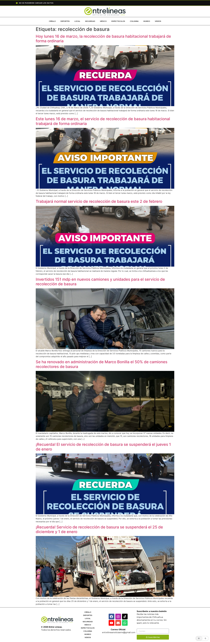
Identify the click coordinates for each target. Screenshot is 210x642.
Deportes (65, 21)
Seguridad (90, 21)
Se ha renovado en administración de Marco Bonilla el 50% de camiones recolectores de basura (101, 364)
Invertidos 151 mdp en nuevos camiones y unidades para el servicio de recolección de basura (100, 281)
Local (77, 21)
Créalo (52, 21)
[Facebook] (111, 616)
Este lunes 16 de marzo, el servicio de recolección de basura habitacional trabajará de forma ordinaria (103, 121)
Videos (158, 21)
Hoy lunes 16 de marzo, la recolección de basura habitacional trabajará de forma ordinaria (103, 38)
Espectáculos (118, 21)
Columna (134, 21)
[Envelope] (118, 623)
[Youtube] (111, 623)
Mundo (146, 21)
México (103, 21)
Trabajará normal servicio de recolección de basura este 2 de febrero (99, 201)
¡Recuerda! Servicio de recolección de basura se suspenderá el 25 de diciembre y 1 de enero (99, 529)
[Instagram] (118, 616)
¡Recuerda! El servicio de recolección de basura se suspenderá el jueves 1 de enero (103, 446)
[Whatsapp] (125, 623)
